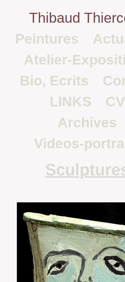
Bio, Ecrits (54, 80)
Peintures (47, 39)
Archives (87, 122)
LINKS (71, 101)
